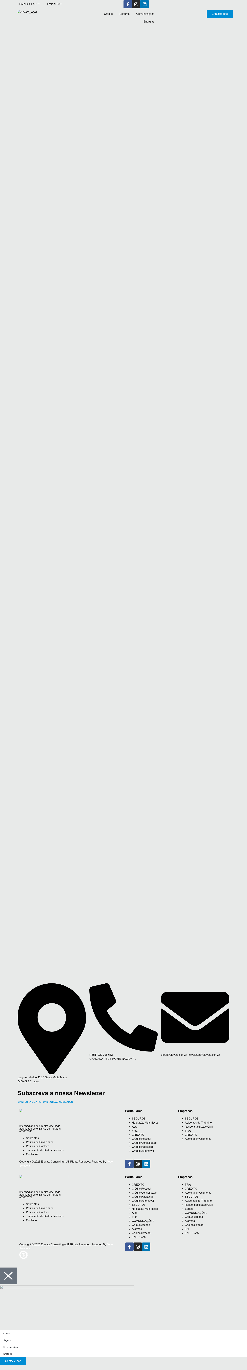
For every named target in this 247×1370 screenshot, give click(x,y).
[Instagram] (136, 4)
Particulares (133, 1177)
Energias (148, 21)
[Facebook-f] (128, 4)
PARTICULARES (29, 4)
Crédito (108, 13)
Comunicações (145, 13)
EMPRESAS (54, 4)
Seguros (124, 13)
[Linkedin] (146, 1164)
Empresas (185, 1177)
